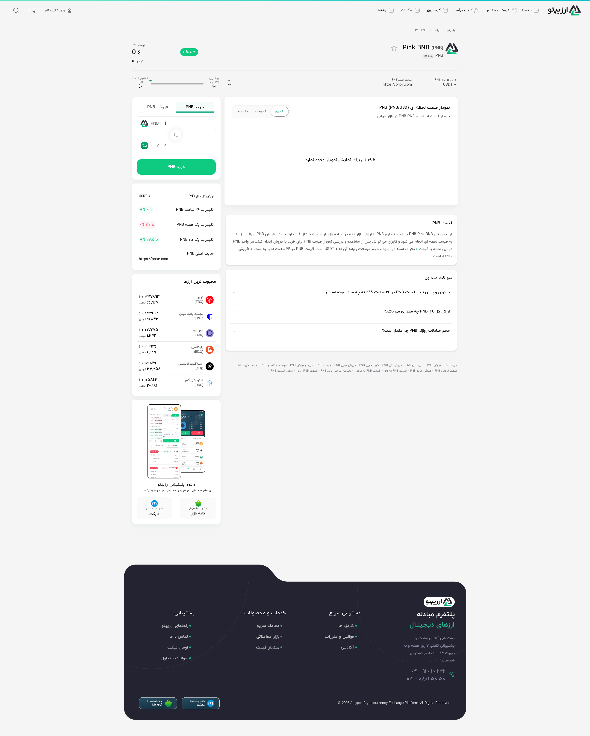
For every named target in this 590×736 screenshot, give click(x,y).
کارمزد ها (346, 626)
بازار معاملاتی (267, 637)
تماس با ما (178, 637)
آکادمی (347, 647)
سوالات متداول (174, 658)
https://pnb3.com (397, 84)
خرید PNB (176, 167)
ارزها (437, 30)
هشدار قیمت (267, 647)
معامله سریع (268, 626)
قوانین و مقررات (339, 637)
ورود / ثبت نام (55, 10)
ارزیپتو (451, 30)
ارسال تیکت (177, 647)
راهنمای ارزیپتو (174, 626)
